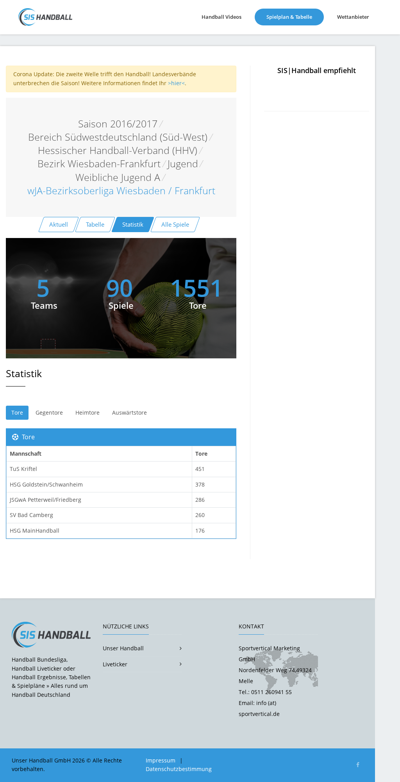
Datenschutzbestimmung (179, 769)
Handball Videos (221, 16)
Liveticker (115, 664)
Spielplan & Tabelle (295, 16)
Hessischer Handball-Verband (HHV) (117, 150)
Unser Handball (123, 648)
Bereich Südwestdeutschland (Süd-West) (117, 137)
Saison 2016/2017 (117, 123)
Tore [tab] (17, 412)
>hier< (176, 83)
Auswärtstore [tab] (129, 412)
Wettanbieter (353, 16)
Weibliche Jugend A (117, 177)
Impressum (160, 760)
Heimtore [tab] (87, 412)
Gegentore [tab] (49, 412)
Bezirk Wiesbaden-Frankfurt (99, 163)
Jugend (183, 163)
